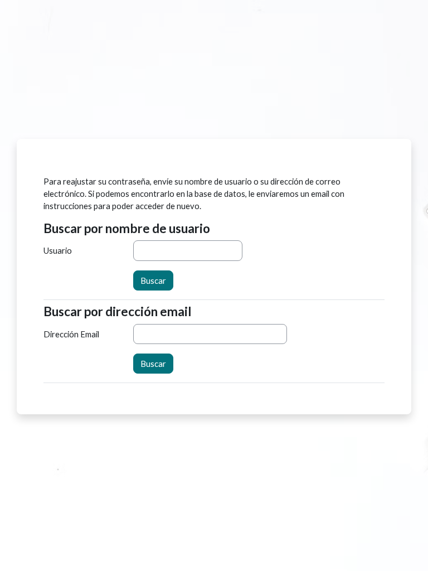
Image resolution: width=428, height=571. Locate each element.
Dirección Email (71, 334)
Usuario (57, 250)
